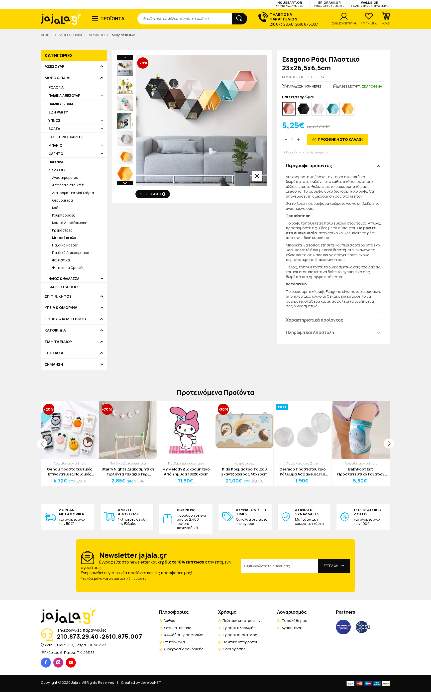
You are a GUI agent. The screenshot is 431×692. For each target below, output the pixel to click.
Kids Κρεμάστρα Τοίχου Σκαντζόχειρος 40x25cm (244, 471)
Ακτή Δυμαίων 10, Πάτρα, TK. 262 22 (75, 645)
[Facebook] (46, 663)
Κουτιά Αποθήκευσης (69, 222)
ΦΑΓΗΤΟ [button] (55, 153)
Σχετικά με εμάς (177, 627)
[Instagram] (58, 663)
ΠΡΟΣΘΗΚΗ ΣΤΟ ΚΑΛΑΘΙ (340, 139)
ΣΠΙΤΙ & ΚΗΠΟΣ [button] (58, 296)
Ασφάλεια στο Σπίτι (68, 185)
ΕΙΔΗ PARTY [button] (58, 112)
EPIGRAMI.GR (329, 4)
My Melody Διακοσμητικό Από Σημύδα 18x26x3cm (186, 471)
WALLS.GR (370, 4)
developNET (150, 682)
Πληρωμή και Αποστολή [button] (310, 332)
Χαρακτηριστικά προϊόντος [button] (314, 320)
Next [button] (125, 183)
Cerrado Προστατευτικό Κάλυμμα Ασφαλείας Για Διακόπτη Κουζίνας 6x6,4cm (302, 471)
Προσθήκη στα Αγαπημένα (306, 152)
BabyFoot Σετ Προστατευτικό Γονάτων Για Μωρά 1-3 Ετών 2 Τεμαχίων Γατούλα (360, 471)
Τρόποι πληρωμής (239, 627)
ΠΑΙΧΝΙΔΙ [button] (55, 161)
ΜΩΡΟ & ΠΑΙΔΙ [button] (57, 77)
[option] (125, 68)
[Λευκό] (318, 108)
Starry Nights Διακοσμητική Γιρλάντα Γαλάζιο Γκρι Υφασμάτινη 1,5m (128, 471)
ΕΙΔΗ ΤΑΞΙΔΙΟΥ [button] (58, 341)
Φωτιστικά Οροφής (68, 267)
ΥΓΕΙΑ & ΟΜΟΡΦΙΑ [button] (61, 307)
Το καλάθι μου (294, 620)
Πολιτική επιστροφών (241, 620)
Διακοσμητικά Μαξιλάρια (73, 192)
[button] (386, 18)
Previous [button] (125, 57)
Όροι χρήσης (234, 649)
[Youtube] (71, 663)
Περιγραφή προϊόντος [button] (309, 165)
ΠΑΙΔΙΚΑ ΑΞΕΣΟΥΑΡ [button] (64, 95)
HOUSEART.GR (289, 4)
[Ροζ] (289, 108)
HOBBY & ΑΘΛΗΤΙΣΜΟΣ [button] (66, 319)
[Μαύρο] (303, 108)
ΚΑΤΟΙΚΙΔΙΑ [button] (55, 330)
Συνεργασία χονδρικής (183, 649)
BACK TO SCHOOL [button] (64, 286)
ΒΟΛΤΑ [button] (54, 128)
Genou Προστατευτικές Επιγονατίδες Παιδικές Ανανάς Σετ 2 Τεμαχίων (69, 471)
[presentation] (42, 444)
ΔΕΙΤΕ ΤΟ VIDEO (150, 194)
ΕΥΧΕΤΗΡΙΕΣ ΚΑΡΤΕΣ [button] (65, 136)
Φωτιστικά (61, 260)
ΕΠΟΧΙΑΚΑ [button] (54, 352)
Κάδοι (57, 207)
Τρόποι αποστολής (239, 634)
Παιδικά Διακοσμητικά (70, 252)
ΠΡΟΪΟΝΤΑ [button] (113, 18)
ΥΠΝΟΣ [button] (54, 120)
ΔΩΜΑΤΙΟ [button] (56, 170)
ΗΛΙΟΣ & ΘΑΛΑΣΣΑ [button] (63, 278)
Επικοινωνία (174, 642)
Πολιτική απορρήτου (240, 642)
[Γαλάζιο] (333, 108)
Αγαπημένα (291, 627)
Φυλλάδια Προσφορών (183, 634)
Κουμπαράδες (63, 215)
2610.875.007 (306, 24)
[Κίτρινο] (347, 108)
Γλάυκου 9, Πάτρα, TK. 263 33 (69, 652)
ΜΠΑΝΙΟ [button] (55, 145)
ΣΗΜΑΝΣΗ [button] (54, 364)
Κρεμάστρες (62, 230)
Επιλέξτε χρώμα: (298, 97)
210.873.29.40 (281, 24)
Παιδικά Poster (65, 245)
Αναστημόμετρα (65, 177)
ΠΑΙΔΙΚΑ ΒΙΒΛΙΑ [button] (60, 104)
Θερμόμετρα (62, 200)
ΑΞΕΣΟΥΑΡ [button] (55, 66)
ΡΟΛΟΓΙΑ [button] (56, 87)
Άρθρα (169, 620)
